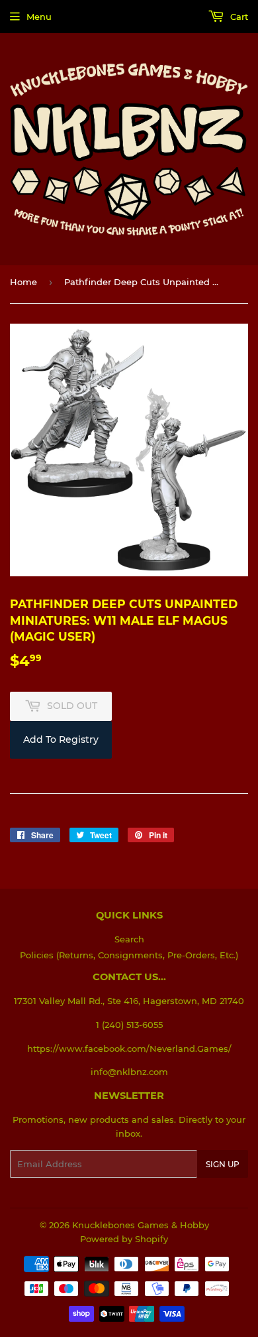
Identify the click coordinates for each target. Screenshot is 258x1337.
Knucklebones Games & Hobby (140, 1225)
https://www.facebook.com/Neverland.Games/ (129, 1048)
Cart (238, 16)
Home (23, 282)
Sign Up (222, 1164)
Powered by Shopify (124, 1239)
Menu (39, 16)
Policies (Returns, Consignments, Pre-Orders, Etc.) (129, 955)
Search (129, 939)
